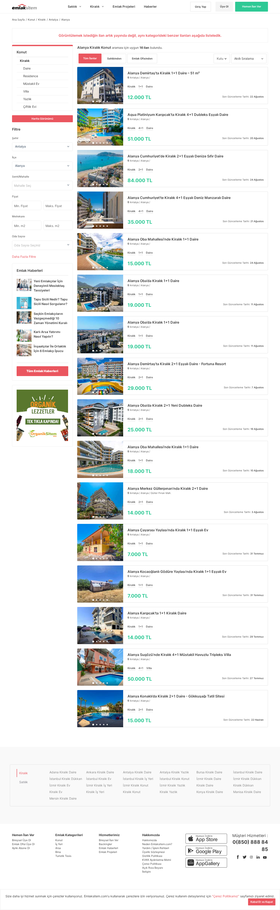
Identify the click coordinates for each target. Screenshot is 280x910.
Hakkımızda (149, 840)
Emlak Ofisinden (142, 58)
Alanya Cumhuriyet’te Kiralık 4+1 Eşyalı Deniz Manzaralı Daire (179, 197)
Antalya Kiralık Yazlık (174, 772)
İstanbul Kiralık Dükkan (65, 779)
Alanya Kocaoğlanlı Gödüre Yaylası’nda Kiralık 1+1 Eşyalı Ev (177, 571)
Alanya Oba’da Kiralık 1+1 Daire (153, 280)
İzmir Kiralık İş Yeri (99, 785)
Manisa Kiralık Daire (247, 792)
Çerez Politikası (151, 863)
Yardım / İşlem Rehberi (155, 848)
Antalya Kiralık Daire (137, 772)
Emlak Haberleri (108, 848)
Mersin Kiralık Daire (63, 798)
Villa (26, 91)
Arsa (58, 848)
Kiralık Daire (204, 785)
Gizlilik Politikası (152, 856)
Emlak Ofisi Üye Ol (23, 844)
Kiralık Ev (55, 792)
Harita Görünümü (42, 118)
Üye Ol (224, 6)
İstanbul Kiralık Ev (98, 779)
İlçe (14, 157)
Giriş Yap (200, 6)
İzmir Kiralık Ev (59, 785)
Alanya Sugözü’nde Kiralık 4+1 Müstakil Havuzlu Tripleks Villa (179, 654)
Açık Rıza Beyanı (152, 867)
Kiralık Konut (131, 792)
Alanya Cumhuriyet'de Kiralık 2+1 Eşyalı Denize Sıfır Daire (175, 156)
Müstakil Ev (31, 83)
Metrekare (18, 216)
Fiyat (15, 196)
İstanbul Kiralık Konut (174, 779)
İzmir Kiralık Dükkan (247, 779)
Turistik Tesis (63, 856)
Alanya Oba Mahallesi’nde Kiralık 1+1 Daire (163, 239)
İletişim (146, 871)
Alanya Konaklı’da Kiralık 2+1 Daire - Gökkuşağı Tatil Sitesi (176, 696)
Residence (30, 76)
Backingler (105, 844)
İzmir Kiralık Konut (135, 785)
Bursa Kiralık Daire (209, 772)
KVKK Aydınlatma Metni (156, 859)
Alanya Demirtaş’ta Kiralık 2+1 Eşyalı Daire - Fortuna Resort (177, 364)
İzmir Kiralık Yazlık (172, 785)
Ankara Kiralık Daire (100, 772)
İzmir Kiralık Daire (208, 779)
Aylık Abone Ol (21, 848)
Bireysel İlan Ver (108, 840)
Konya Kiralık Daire (209, 792)
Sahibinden (114, 58)
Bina (58, 852)
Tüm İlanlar (90, 58)
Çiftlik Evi (29, 106)
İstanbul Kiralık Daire (247, 772)
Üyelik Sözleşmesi (153, 852)
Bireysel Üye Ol (21, 840)
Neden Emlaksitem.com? (157, 844)
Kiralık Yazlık (168, 792)
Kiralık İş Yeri (95, 792)
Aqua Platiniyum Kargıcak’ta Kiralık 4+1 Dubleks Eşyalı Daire (178, 114)
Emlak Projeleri (108, 852)
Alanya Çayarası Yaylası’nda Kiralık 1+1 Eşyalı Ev (168, 530)
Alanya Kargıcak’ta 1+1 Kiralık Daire (157, 613)
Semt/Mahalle (20, 176)
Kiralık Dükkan (243, 785)
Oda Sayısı (18, 236)
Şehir (15, 138)
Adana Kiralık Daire (62, 772)
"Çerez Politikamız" (226, 896)
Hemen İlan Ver (251, 6)
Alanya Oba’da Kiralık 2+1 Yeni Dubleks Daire (165, 405)
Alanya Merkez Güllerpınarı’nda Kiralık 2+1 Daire (168, 488)
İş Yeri (59, 844)
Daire (27, 68)
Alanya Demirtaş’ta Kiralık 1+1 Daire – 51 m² (164, 73)
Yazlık (27, 99)
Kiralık (25, 61)
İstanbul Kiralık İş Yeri (138, 779)
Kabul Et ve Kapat (261, 901)
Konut (22, 52)
